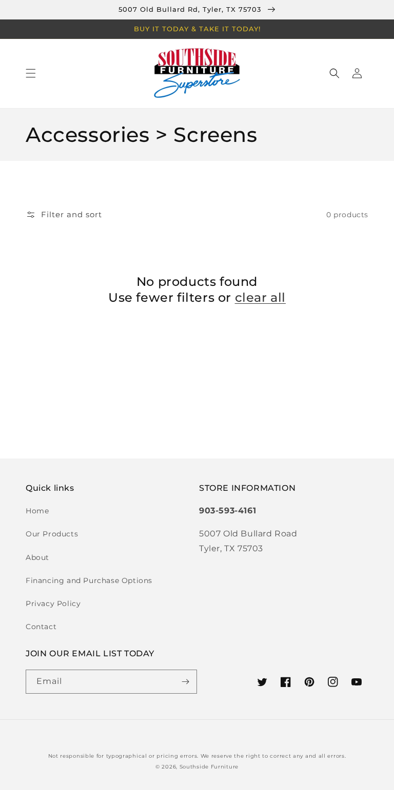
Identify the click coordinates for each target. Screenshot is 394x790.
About (37, 557)
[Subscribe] (185, 682)
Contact (41, 626)
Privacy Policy (53, 603)
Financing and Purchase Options (89, 580)
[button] (30, 73)
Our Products (52, 533)
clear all (260, 297)
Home (37, 510)
